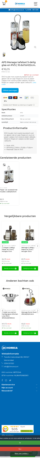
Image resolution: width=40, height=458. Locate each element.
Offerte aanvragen (10, 90)
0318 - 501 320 (32, 10)
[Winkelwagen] (4, 5)
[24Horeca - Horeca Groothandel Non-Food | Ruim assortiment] (20, 4)
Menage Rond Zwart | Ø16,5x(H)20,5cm (29, 313)
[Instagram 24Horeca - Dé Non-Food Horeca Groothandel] (7, 381)
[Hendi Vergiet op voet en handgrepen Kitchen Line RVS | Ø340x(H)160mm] (10, 298)
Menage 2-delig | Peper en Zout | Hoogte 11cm (8, 249)
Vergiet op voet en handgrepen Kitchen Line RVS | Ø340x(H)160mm (10, 315)
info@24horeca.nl (17, 10)
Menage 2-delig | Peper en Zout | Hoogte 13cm (27, 249)
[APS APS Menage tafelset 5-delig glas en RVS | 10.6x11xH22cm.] (20, 32)
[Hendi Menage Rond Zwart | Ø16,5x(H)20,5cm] (29, 298)
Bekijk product (9, 268)
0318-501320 (9, 363)
